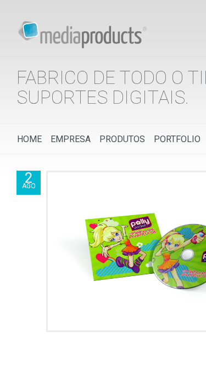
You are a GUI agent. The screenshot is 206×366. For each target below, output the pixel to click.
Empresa (71, 139)
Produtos (122, 139)
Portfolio (177, 139)
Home (29, 139)
